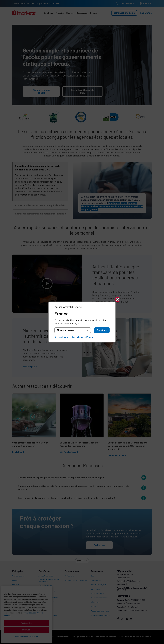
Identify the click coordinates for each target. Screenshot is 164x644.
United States (67, 330)
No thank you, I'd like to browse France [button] (74, 337)
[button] (117, 299)
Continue (102, 330)
